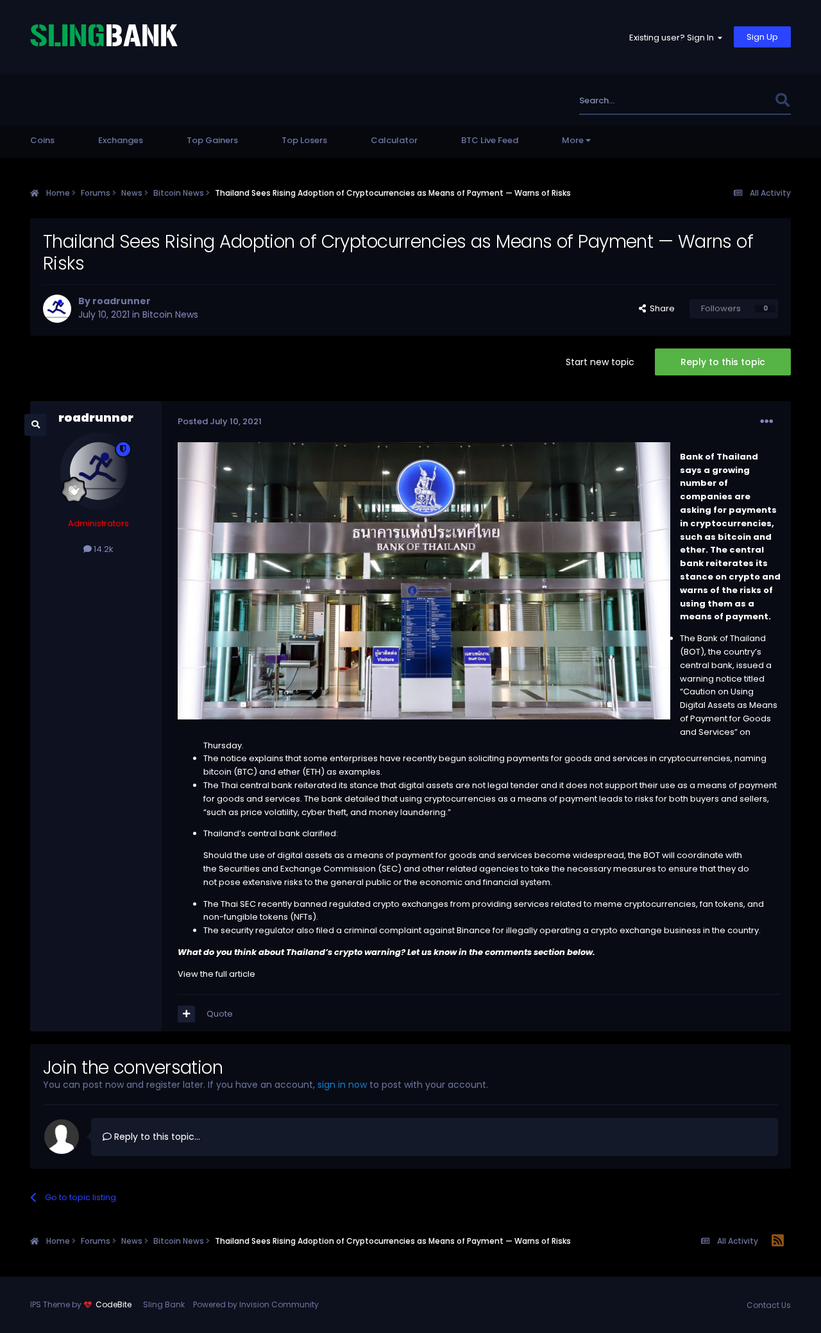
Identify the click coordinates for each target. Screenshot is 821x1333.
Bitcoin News (170, 314)
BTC (245, 772)
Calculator (394, 140)
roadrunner (121, 301)
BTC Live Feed (489, 140)
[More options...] (766, 421)
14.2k (103, 549)
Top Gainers (212, 140)
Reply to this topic (723, 362)
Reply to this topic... (156, 1136)
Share (660, 308)
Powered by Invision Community (256, 1304)
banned (310, 904)
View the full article (216, 974)
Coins (42, 140)
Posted (220, 421)
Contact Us (769, 1305)
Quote (220, 1014)
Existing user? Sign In (673, 37)
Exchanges (120, 140)
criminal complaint (382, 930)
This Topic (736, 100)
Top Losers (304, 140)
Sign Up (762, 37)
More (573, 140)
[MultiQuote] (186, 1014)
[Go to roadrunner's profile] (57, 309)
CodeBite (113, 1304)
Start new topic (600, 362)
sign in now (342, 1084)
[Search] (782, 100)
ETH (313, 772)
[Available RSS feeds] (778, 1241)
